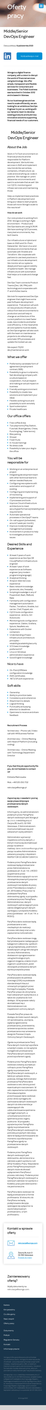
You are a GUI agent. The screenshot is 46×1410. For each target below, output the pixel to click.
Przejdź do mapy (25, 1257)
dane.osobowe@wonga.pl (27, 848)
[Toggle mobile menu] (41, 6)
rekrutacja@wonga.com (28, 1243)
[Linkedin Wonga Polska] (7, 53)
